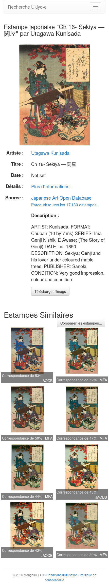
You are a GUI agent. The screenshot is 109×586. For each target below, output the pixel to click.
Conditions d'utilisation (62, 575)
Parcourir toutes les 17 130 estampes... (65, 204)
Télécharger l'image (50, 291)
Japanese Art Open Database (61, 197)
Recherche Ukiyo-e (27, 6)
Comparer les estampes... (81, 323)
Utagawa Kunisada (50, 152)
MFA (103, 379)
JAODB (46, 380)
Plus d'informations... (52, 186)
